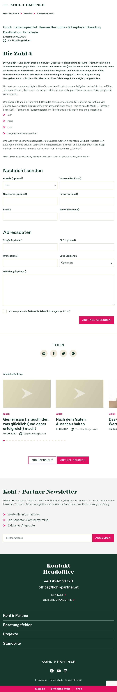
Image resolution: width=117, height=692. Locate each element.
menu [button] (5, 5)
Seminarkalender (60, 688)
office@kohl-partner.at (59, 587)
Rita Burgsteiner (21, 40)
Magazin (40, 688)
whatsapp (73, 353)
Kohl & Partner (16, 615)
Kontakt (58, 595)
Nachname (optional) (15, 194)
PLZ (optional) (68, 240)
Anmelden (103, 537)
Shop (79, 688)
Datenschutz (56, 680)
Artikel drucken (73, 460)
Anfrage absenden (96, 320)
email (43, 353)
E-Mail (7, 209)
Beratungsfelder (17, 625)
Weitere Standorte (58, 600)
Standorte (12, 643)
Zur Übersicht (42, 460)
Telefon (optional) (69, 209)
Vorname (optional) (70, 178)
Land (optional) (68, 256)
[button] (4, 440)
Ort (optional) (10, 256)
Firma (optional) (69, 194)
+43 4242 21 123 (58, 581)
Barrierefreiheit (73, 680)
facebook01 (53, 353)
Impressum (41, 680)
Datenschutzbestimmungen (43, 311)
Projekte (10, 634)
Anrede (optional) (13, 178)
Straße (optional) (12, 240)
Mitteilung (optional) (14, 271)
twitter (63, 353)
